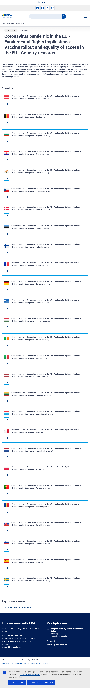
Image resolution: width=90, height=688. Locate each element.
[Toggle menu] (85, 16)
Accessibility (46, 663)
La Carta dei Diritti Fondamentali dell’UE (19, 638)
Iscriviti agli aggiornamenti (14, 647)
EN (6, 104)
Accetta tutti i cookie (17, 683)
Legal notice (18, 663)
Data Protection (35, 663)
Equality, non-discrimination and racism (18, 607)
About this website (7, 663)
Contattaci (51, 641)
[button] (37, 8)
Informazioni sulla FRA (13, 635)
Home (3, 23)
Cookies (26, 663)
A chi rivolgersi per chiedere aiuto (17, 641)
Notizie (6, 644)
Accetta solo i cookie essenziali (41, 683)
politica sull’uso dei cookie (30, 674)
